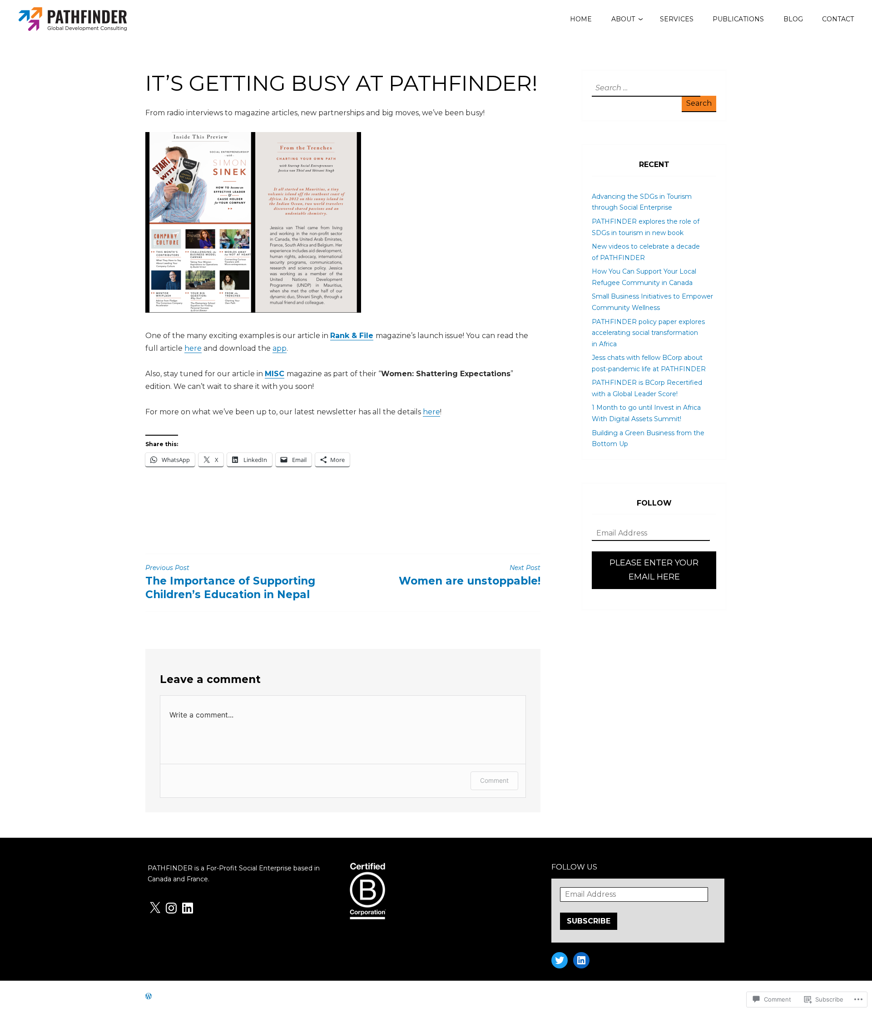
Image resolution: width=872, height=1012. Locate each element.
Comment (494, 780)
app (279, 348)
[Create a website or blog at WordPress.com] (148, 996)
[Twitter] (559, 960)
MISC (274, 373)
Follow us (574, 867)
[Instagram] (171, 908)
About (623, 19)
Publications (738, 19)
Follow (654, 503)
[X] (155, 908)
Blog (793, 19)
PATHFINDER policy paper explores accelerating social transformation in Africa (648, 333)
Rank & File (351, 335)
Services (677, 19)
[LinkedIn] (187, 908)
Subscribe (588, 921)
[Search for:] (645, 88)
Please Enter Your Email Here (654, 570)
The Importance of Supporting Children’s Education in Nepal (230, 582)
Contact (838, 19)
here (193, 348)
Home (581, 19)
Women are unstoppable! (469, 575)
